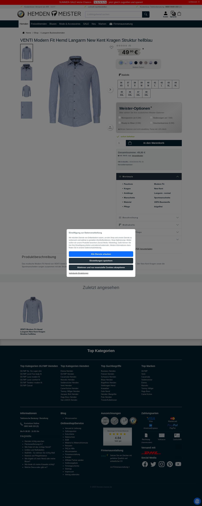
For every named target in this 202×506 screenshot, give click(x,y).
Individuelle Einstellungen (78, 273)
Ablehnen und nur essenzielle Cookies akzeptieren (101, 267)
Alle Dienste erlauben (101, 254)
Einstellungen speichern (101, 261)
